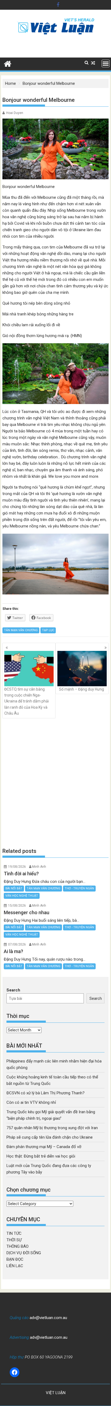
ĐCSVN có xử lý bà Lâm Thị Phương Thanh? (45, 1093)
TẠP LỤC (48, 630)
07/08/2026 (17, 944)
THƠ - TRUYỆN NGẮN (79, 888)
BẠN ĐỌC (14, 1259)
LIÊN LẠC (14, 1265)
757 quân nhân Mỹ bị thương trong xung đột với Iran (52, 1127)
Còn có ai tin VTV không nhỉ (31, 1102)
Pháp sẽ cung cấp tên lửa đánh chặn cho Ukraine (49, 1137)
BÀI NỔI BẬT (13, 888)
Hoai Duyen (14, 113)
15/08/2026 (17, 905)
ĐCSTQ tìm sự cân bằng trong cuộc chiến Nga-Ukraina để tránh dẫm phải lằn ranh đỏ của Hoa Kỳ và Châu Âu (26, 701)
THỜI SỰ (14, 1239)
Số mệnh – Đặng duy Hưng (81, 689)
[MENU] (106, 63)
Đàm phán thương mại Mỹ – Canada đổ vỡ (43, 1146)
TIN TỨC (14, 1233)
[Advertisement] (55, 782)
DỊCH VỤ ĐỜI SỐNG (23, 1252)
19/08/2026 (17, 867)
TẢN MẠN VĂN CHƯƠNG (21, 630)
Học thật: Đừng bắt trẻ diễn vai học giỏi (40, 1156)
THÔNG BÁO (17, 1246)
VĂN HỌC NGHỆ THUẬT (21, 895)
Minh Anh (39, 867)
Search (13, 990)
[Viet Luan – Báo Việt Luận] (8, 63)
